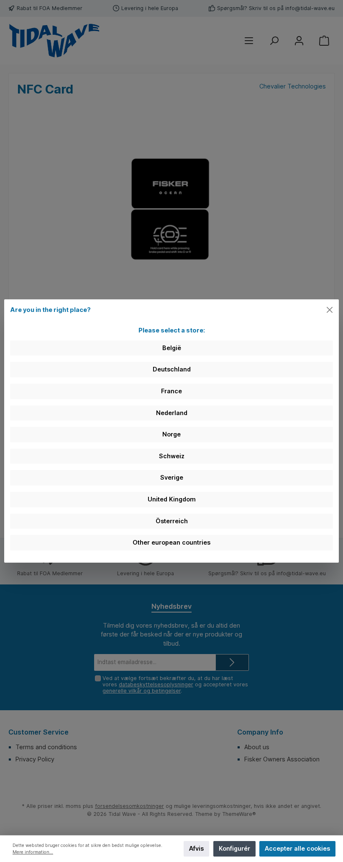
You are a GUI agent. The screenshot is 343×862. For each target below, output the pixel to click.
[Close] (330, 310)
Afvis (196, 848)
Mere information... (33, 852)
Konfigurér (234, 848)
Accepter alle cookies (297, 848)
